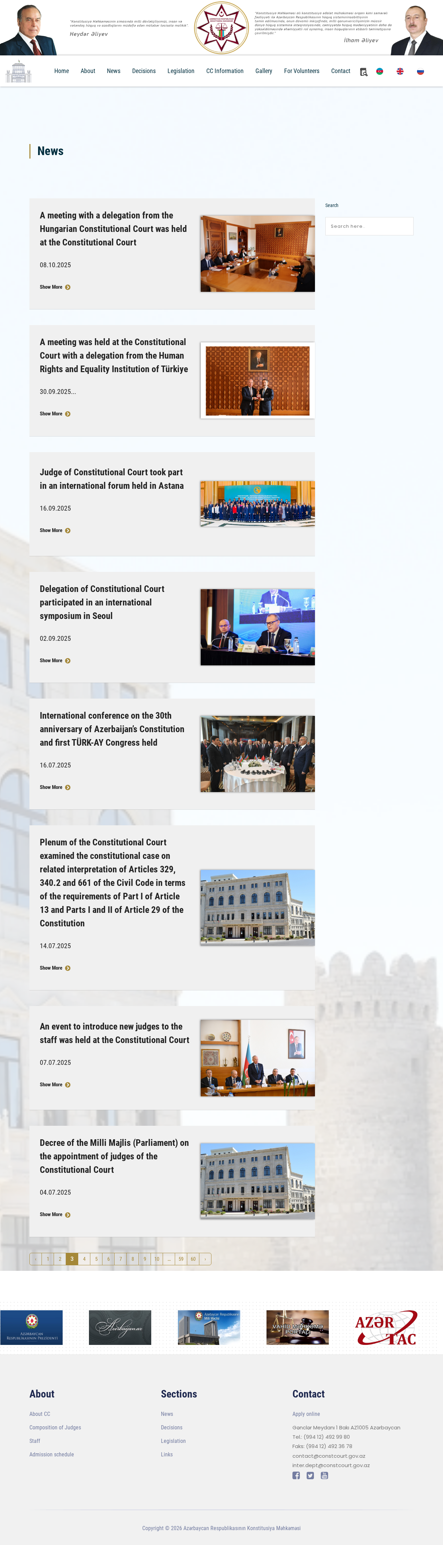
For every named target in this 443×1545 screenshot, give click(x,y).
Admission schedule (51, 1454)
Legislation (181, 70)
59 (181, 1259)
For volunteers (301, 70)
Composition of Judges (55, 1427)
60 (193, 1259)
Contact (340, 70)
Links (167, 1454)
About (88, 70)
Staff (34, 1441)
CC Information (225, 70)
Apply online (306, 1414)
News (113, 70)
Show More (51, 287)
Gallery (263, 70)
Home (61, 70)
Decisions (144, 70)
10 (156, 1259)
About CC (39, 1414)
